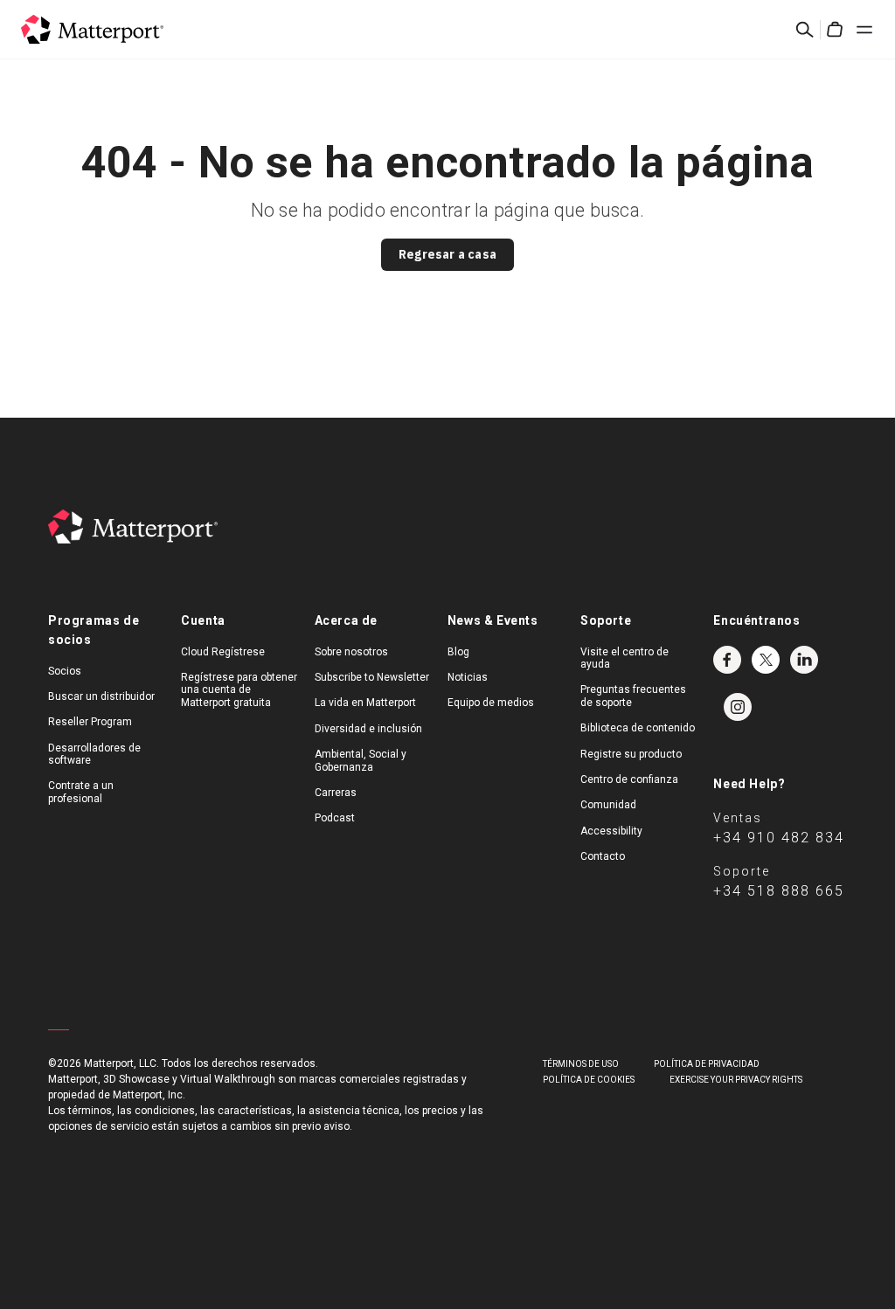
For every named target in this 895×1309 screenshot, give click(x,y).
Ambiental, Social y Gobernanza (360, 760)
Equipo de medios (491, 702)
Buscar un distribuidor (101, 696)
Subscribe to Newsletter (372, 677)
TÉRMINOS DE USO (581, 1064)
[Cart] (834, 29)
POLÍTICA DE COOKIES (589, 1079)
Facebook (727, 660)
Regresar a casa (447, 254)
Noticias (468, 677)
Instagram (738, 707)
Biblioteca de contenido (637, 728)
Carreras (336, 792)
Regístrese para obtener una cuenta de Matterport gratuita (239, 690)
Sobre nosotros (351, 652)
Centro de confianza (629, 779)
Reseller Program (90, 722)
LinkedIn (804, 660)
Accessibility (611, 831)
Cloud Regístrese (223, 652)
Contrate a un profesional (81, 791)
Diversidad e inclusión (368, 729)
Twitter (766, 660)
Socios (64, 671)
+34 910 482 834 (778, 837)
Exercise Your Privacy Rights (736, 1079)
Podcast (335, 818)
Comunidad (608, 805)
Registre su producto (631, 754)
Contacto (602, 856)
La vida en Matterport (365, 702)
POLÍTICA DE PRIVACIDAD (707, 1064)
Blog (458, 652)
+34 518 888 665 (778, 891)
